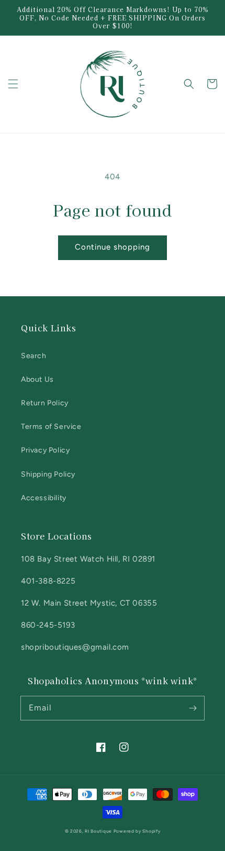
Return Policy (45, 402)
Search (34, 355)
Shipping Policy (48, 474)
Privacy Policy (45, 450)
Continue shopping (112, 247)
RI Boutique (99, 831)
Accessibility (43, 497)
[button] (13, 83)
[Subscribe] (192, 707)
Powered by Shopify (137, 831)
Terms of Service (51, 426)
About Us (37, 379)
